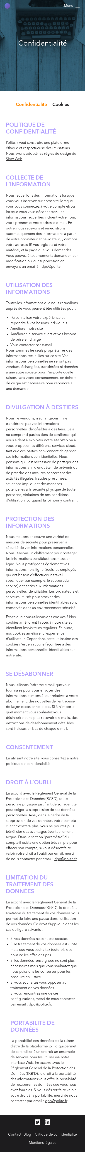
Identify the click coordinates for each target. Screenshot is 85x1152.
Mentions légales (42, 1143)
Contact (14, 1135)
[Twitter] (37, 1123)
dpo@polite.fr (52, 267)
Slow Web (14, 159)
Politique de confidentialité (55, 1135)
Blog (27, 1135)
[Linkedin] (47, 1123)
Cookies (60, 105)
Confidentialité (31, 105)
